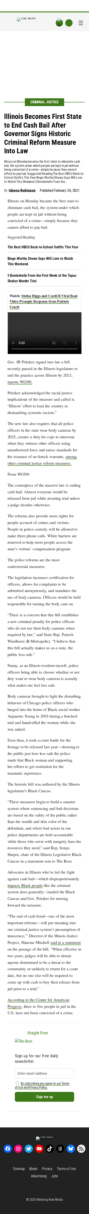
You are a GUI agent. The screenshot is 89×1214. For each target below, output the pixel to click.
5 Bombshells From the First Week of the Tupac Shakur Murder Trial (42, 278)
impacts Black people (25, 885)
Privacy (47, 1169)
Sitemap (19, 1169)
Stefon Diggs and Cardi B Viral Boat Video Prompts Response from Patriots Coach (44, 301)
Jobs (54, 1176)
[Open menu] (80, 23)
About (33, 1169)
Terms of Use (66, 1169)
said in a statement (65, 942)
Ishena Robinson (22, 190)
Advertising (39, 1176)
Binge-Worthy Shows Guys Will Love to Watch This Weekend (40, 261)
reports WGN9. (20, 381)
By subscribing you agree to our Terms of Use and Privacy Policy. (42, 1085)
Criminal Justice (44, 102)
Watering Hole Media (50, 1199)
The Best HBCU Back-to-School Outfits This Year (43, 247)
